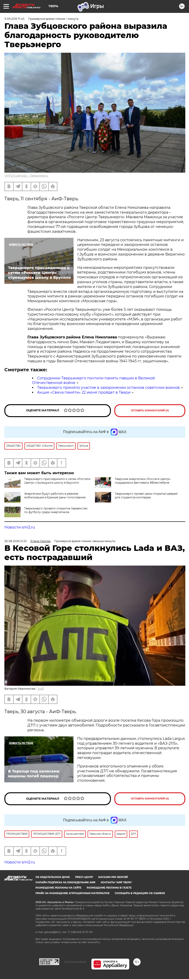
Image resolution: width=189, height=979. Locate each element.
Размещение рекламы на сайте (58, 887)
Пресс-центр (84, 877)
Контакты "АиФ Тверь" (116, 882)
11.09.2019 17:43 (14, 18)
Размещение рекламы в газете (109, 887)
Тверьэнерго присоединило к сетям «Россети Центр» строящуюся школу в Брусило (57, 480)
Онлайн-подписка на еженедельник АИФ (65, 882)
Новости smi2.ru (19, 527)
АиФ (41, 688)
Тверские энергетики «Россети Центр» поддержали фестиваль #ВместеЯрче (143, 480)
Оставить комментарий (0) (150, 410)
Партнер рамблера (75, 961)
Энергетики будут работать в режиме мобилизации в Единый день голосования (55, 495)
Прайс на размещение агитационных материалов (72, 893)
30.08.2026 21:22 (15, 541)
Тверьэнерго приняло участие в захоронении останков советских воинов (108, 387)
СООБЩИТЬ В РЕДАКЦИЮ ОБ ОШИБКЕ (140, 893)
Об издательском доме (52, 877)
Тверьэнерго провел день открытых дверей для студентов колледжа (146, 495)
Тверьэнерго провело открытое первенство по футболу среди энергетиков (56, 510)
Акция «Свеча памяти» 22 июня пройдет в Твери (83, 392)
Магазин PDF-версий (113, 877)
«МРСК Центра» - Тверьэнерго (26, 175)
